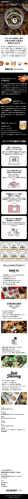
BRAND (3, 484)
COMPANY (4, 486)
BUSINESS (4, 483)
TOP (2, 481)
